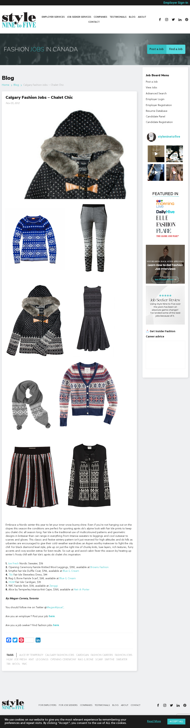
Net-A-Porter (81, 589)
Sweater (121, 659)
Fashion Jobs (123, 655)
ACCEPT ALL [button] (176, 721)
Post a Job (157, 49)
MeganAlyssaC (55, 607)
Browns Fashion (99, 567)
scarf (99, 659)
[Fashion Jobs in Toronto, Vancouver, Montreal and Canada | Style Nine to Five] (19, 19)
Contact (94, 22)
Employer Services (53, 17)
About (142, 17)
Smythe (109, 659)
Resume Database (156, 111)
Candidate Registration (159, 122)
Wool (16, 664)
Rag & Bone (86, 659)
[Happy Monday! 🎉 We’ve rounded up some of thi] (174, 153)
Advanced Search (156, 93)
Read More (154, 721)
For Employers (47, 705)
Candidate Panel (155, 116)
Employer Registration (159, 105)
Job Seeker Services (79, 17)
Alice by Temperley (31, 655)
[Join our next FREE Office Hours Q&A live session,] (156, 153)
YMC (24, 664)
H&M (12, 582)
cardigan (82, 655)
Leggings (42, 659)
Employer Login (155, 99)
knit (31, 659)
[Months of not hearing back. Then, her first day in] (156, 172)
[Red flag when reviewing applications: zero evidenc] (174, 172)
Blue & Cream (71, 571)
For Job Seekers (68, 705)
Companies (100, 17)
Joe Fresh (13, 563)
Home (5, 85)
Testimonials (118, 17)
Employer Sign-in (175, 2)
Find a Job (176, 49)
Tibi (11, 574)
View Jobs (151, 87)
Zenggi (53, 586)
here (52, 616)
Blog (132, 17)
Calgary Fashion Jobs (59, 655)
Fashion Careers (102, 655)
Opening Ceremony (63, 659)
